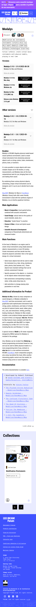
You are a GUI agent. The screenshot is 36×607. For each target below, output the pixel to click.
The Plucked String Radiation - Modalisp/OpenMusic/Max (19, 389)
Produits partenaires (10, 529)
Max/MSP (5, 193)
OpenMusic (25, 193)
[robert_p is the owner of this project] (13, 35)
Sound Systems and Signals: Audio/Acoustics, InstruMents (19, 379)
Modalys (15, 46)
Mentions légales (8, 550)
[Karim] (18, 35)
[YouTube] (13, 597)
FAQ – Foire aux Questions (11, 536)
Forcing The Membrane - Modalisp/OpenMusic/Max (16, 410)
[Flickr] (17, 597)
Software (6, 49)
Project (7, 35)
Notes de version (9, 73)
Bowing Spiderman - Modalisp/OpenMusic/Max (16, 394)
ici (14, 5)
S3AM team (23, 46)
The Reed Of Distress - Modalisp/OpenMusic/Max (16, 405)
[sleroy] (22, 35)
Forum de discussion (9, 533)
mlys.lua (23, 43)
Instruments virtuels (10, 43)
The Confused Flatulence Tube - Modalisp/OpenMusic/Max (19, 400)
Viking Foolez (22, 385)
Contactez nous (7, 539)
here (27, 370)
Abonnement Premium (9, 525)
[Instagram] (5, 597)
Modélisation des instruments (13, 40)
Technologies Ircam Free (20, 49)
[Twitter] (9, 597)
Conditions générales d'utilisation (14, 543)
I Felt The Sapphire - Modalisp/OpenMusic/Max (16, 416)
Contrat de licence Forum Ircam (13, 547)
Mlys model (6, 46)
